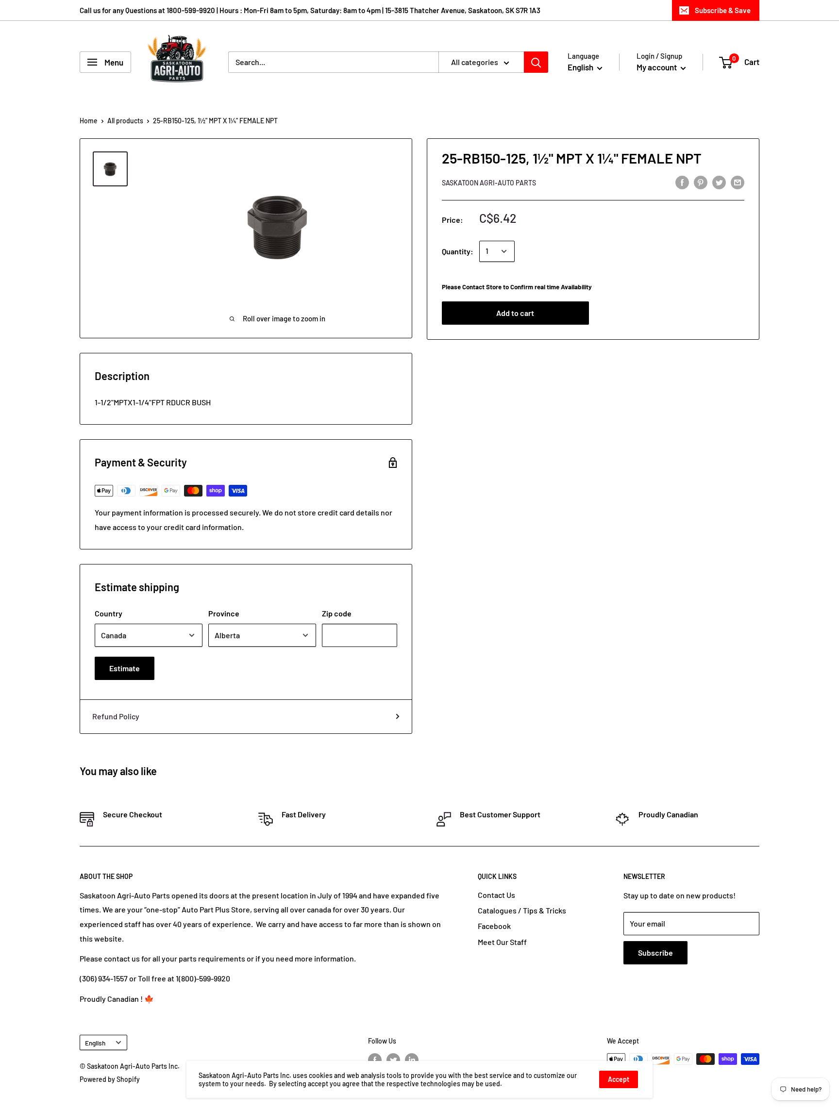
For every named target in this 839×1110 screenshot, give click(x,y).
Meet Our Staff (502, 941)
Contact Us (496, 894)
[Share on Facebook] (682, 181)
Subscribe (655, 952)
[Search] (536, 62)
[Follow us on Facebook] (375, 1060)
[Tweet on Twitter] (719, 181)
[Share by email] (737, 181)
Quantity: (457, 251)
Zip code (337, 613)
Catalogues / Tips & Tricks (522, 910)
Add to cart (515, 312)
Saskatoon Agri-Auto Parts (489, 183)
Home (89, 120)
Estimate (124, 668)
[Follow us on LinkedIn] (412, 1060)
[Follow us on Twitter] (393, 1060)
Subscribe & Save (723, 10)
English (95, 1043)
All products (125, 120)
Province (223, 613)
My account (657, 67)
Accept (618, 1079)
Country (108, 613)
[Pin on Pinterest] (700, 181)
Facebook (494, 925)
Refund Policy (115, 716)
